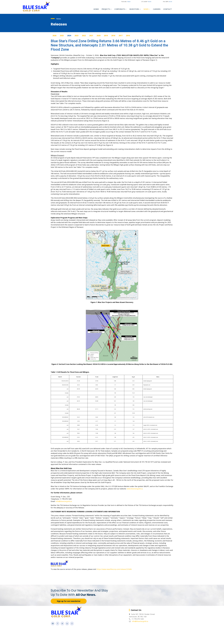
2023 (76, 35)
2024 (69, 35)
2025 (62, 35)
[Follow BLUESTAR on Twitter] (62, 623)
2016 (128, 35)
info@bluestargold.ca (64, 501)
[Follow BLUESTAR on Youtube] (53, 623)
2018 (113, 35)
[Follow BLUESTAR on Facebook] (57, 623)
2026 (54, 35)
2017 (120, 35)
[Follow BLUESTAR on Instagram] (72, 623)
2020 (98, 35)
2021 (91, 35)
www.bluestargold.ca (135, 489)
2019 (106, 35)
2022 (84, 35)
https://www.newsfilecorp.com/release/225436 (114, 569)
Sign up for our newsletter (68, 601)
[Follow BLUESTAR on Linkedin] (67, 623)
